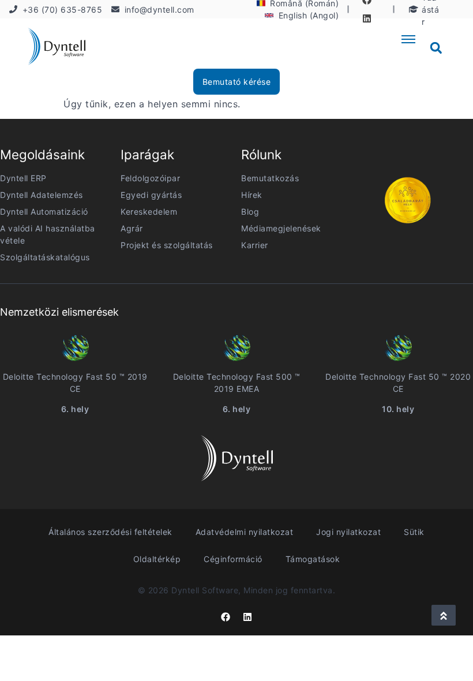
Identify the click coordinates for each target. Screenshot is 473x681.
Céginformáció (233, 559)
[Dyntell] (56, 48)
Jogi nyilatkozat (348, 532)
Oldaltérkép (157, 559)
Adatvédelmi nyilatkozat (245, 532)
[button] (436, 48)
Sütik (414, 532)
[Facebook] (225, 617)
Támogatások (313, 559)
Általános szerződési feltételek (110, 532)
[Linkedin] (367, 18)
